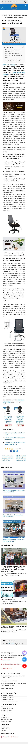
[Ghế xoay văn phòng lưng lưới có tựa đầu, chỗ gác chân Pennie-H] (20, 410)
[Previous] (4, 416)
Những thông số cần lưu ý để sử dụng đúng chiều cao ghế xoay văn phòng (13, 55)
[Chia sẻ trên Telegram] (17, 451)
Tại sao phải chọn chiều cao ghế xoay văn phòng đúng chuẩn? (13, 59)
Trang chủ (4, 15)
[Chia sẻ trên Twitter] (14, 451)
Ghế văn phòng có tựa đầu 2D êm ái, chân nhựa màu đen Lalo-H (8, 419)
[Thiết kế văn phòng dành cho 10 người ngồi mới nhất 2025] (14, 479)
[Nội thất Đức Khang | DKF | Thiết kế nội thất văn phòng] (14, 7)
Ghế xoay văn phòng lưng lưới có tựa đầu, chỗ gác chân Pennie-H (20, 419)
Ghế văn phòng (9, 65)
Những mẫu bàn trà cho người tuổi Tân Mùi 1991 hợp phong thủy (14, 626)
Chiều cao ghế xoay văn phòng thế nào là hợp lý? (13, 50)
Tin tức (10, 15)
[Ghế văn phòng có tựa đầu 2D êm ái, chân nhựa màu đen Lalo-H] (8, 410)
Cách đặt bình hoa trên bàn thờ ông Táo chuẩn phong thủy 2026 (13, 598)
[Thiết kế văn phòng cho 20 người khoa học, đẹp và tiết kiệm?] (14, 529)
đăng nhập (11, 644)
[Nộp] (25, 1)
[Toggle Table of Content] (21, 47)
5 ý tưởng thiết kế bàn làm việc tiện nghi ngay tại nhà (21, 458)
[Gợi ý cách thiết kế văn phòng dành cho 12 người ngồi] (14, 504)
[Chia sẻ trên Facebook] (11, 451)
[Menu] (2, 7)
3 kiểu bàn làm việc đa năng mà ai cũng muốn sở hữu (7, 458)
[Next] (23, 416)
